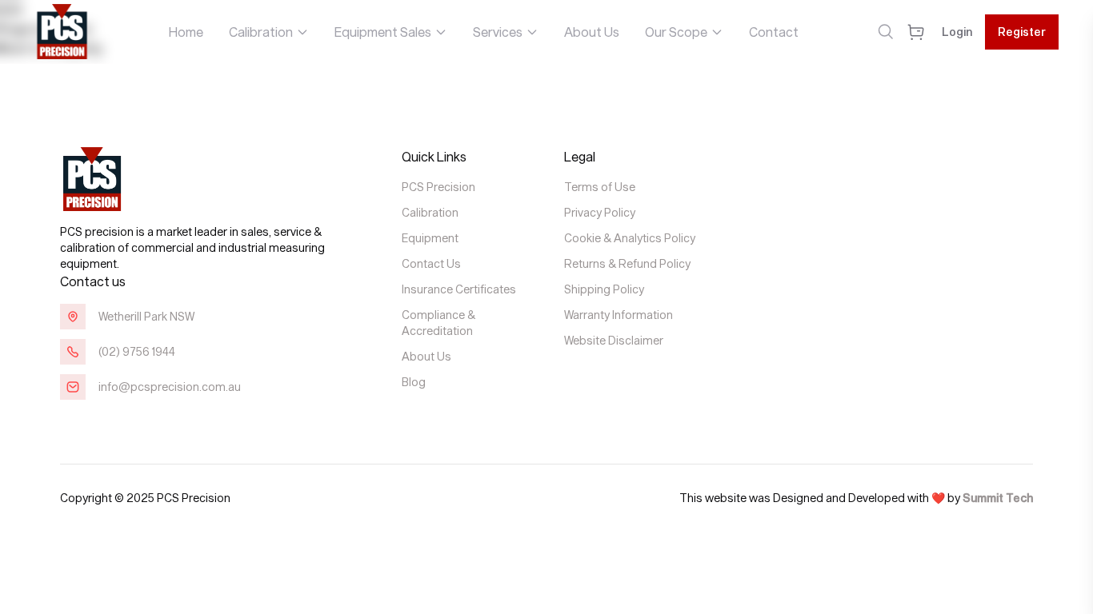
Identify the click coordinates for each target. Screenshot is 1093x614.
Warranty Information (618, 314)
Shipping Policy (604, 289)
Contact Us (431, 263)
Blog (414, 382)
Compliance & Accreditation (438, 322)
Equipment (430, 238)
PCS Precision (438, 186)
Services (497, 31)
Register (1022, 31)
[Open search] (885, 31)
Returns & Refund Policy (627, 263)
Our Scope (676, 31)
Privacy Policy (599, 212)
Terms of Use (599, 186)
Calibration (261, 31)
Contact (774, 31)
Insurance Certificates (459, 289)
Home (186, 31)
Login (957, 31)
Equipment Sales (382, 31)
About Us (591, 31)
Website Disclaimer (613, 340)
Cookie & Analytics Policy (629, 238)
